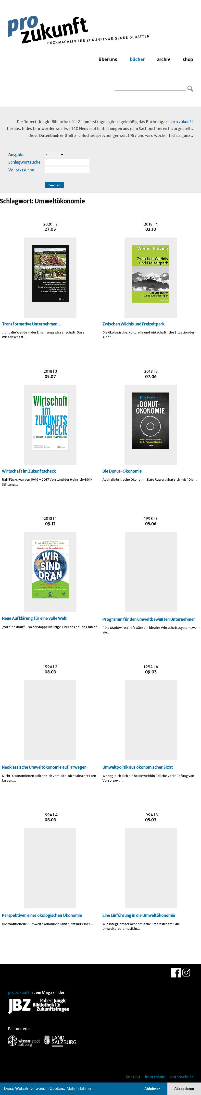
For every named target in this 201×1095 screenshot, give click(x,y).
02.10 (150, 229)
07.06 (151, 376)
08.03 (50, 671)
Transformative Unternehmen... (31, 323)
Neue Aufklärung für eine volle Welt (34, 618)
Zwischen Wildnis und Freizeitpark (133, 323)
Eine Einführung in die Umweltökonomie (138, 915)
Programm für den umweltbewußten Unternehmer (148, 619)
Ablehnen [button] (152, 1089)
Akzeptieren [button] (184, 1089)
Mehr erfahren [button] (79, 1088)
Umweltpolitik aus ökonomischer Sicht (137, 767)
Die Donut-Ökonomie (122, 471)
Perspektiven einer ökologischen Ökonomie (42, 915)
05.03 (150, 819)
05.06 (150, 523)
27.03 (50, 229)
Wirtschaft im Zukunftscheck (29, 471)
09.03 (151, 671)
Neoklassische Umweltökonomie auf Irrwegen (44, 767)
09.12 (50, 523)
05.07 (50, 376)
